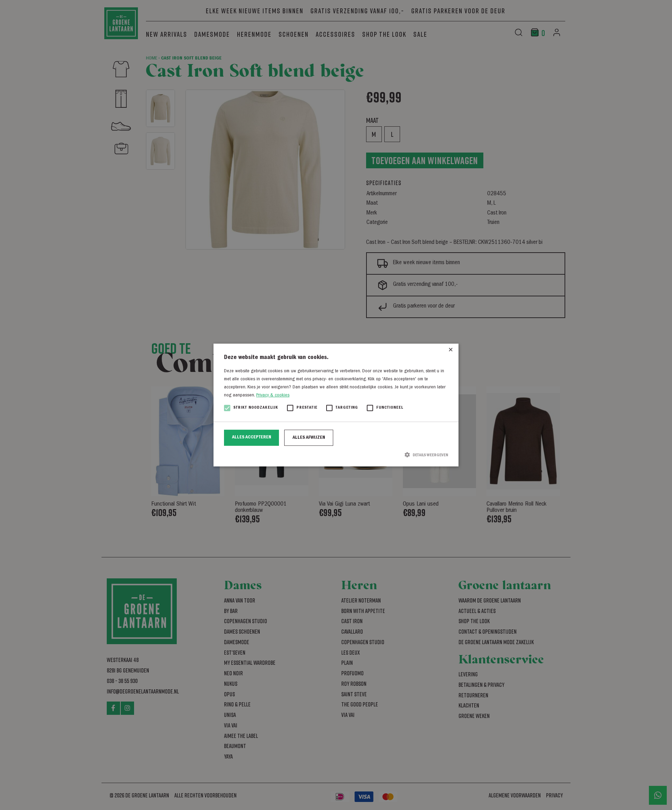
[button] (336, 455)
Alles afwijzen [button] (309, 437)
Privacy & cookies (272, 395)
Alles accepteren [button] (251, 437)
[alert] (336, 405)
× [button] (450, 351)
